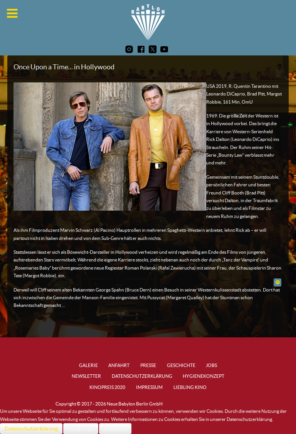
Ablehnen (115, 429)
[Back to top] (277, 282)
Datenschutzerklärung (31, 429)
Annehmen (81, 429)
